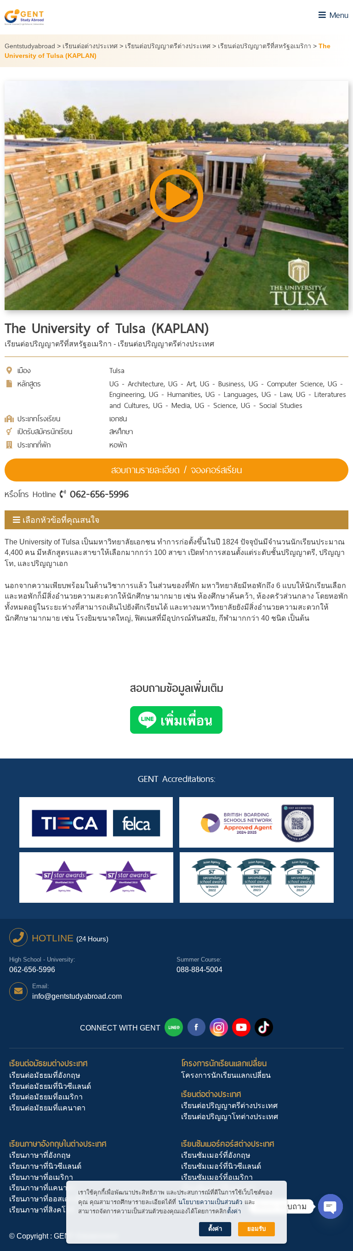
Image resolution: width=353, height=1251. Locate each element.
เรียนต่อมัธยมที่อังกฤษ (44, 1075)
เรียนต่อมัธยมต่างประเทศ (48, 1063)
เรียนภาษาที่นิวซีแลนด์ (45, 1166)
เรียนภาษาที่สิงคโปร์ (41, 1210)
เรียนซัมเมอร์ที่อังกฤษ (216, 1155)
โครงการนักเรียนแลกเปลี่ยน (224, 1063)
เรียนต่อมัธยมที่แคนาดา (47, 1108)
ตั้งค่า (234, 1211)
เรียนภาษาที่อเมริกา (41, 1177)
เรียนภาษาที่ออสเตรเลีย (46, 1199)
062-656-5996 (99, 494)
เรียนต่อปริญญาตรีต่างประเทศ (229, 1105)
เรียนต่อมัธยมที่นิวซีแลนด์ (50, 1086)
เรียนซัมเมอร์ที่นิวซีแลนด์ (221, 1166)
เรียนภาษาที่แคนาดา (42, 1188)
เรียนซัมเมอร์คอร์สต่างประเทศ (227, 1143)
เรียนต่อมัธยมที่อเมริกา (46, 1097)
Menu (337, 15)
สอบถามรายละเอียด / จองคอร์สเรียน (176, 470)
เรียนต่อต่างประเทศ (211, 1094)
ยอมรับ (256, 1228)
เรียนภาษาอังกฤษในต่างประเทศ (58, 1143)
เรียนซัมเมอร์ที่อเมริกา (217, 1177)
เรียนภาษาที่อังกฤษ (40, 1155)
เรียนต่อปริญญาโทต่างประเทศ (229, 1117)
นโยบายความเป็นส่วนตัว (210, 1202)
